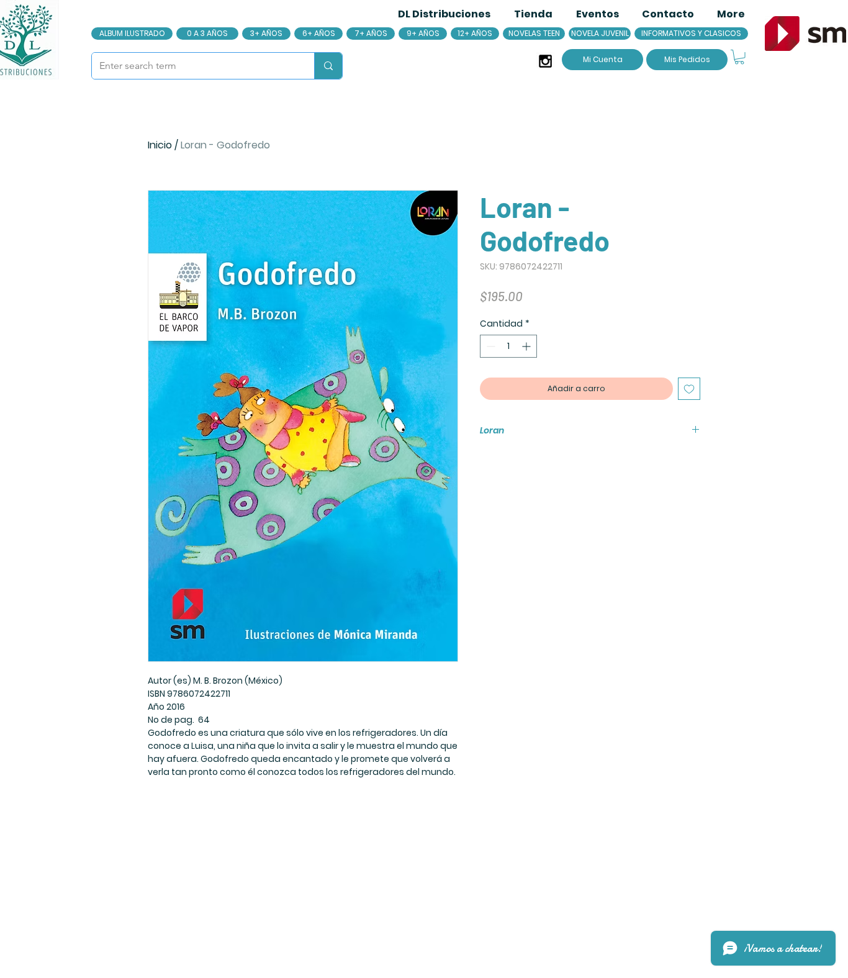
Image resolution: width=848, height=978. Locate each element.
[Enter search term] (328, 66)
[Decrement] (489, 346)
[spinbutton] (508, 346)
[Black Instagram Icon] (545, 61)
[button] (739, 57)
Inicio (160, 145)
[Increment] (527, 346)
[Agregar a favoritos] (689, 389)
